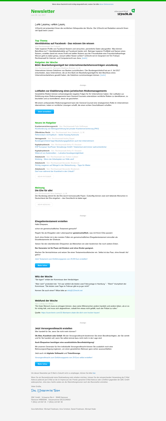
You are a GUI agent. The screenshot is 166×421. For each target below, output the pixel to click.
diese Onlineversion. (106, 4)
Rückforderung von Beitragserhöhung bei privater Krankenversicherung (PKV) (67, 129)
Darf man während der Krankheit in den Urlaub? (54, 171)
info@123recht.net (74, 290)
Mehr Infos (42, 265)
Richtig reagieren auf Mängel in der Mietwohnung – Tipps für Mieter (62, 165)
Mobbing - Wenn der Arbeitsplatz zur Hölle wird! (54, 159)
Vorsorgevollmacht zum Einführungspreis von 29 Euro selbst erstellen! (63, 357)
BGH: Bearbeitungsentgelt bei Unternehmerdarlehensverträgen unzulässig (76, 65)
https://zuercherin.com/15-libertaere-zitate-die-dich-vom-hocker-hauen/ (70, 313)
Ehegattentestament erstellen (51, 221)
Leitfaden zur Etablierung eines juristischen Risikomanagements (71, 91)
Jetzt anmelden (44, 112)
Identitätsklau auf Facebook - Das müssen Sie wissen (64, 43)
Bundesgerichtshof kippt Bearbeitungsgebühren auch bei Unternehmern (64, 141)
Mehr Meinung (44, 205)
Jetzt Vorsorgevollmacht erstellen (53, 328)
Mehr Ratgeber (44, 177)
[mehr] (84, 58)
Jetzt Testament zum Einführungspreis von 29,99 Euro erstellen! (61, 259)
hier (94, 373)
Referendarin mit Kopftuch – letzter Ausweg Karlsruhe (57, 135)
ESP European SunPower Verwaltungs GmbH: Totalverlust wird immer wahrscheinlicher (71, 147)
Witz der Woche (43, 276)
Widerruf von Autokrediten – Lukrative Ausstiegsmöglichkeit (59, 153)
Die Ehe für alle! (44, 190)
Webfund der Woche (46, 300)
